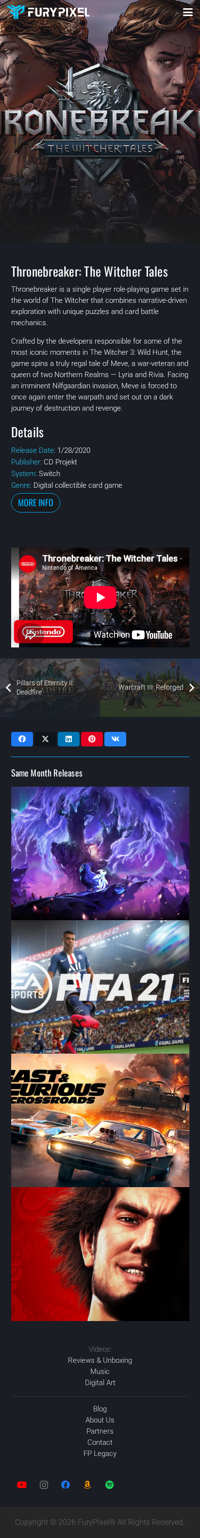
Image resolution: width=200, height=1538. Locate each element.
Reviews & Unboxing (100, 1360)
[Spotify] (109, 1485)
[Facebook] (66, 1485)
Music (100, 1371)
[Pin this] (92, 739)
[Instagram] (44, 1485)
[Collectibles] (88, 1485)
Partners (100, 1431)
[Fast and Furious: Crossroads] (100, 1120)
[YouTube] (22, 1485)
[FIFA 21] (100, 987)
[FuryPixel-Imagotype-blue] (48, 12)
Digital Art (100, 1382)
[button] (188, 12)
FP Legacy (100, 1453)
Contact (100, 1442)
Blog (100, 1409)
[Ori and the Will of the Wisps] (100, 853)
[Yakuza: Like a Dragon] (100, 1254)
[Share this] (22, 739)
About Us (100, 1420)
